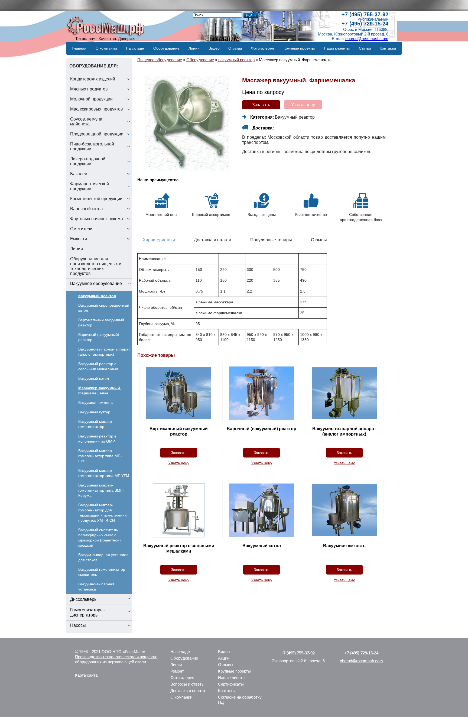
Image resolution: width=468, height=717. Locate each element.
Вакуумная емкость (95, 402)
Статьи (365, 48)
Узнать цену (303, 104)
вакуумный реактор (97, 296)
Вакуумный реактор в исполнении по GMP (97, 438)
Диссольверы (84, 599)
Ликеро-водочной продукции (87, 161)
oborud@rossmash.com (366, 38)
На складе (135, 48)
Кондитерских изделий (92, 79)
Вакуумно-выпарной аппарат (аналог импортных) (104, 351)
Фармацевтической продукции (89, 186)
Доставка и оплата (187, 690)
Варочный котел (86, 208)
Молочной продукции (91, 99)
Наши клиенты (337, 48)
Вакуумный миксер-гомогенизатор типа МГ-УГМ (103, 473)
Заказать (261, 104)
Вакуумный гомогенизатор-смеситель (102, 572)
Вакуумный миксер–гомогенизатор (96, 424)
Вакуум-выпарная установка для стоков (103, 557)
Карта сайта (86, 675)
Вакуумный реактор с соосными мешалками (98, 366)
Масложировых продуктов (96, 109)
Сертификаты (231, 684)
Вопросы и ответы (187, 684)
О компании (106, 48)
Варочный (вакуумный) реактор (98, 337)
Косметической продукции (96, 198)
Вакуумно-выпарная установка (96, 586)
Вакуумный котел (93, 378)
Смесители (81, 228)
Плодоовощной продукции (96, 134)
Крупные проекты (299, 48)
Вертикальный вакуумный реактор (101, 322)
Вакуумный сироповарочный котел (103, 308)
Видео (214, 48)
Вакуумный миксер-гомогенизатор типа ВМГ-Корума (101, 490)
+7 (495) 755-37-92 (365, 14)
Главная (79, 48)
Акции (223, 658)
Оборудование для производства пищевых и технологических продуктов (95, 266)
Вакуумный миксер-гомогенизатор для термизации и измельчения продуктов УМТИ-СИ (102, 513)
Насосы (78, 625)
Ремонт (177, 671)
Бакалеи (78, 173)
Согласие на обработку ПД (240, 700)
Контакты (388, 48)
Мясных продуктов (89, 89)
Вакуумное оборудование (96, 283)
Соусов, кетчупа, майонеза (86, 121)
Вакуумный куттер (94, 412)
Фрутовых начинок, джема (96, 218)
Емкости (78, 238)
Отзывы (235, 48)
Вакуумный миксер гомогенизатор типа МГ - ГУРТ (100, 456)
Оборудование (166, 48)
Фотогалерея (262, 48)
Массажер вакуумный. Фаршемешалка (99, 390)
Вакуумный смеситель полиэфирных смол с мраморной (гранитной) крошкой (99, 537)
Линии (194, 48)
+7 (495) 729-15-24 (365, 24)
